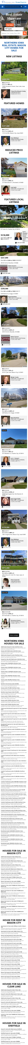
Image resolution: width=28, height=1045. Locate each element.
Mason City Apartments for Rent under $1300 (11, 956)
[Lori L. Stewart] (18, 236)
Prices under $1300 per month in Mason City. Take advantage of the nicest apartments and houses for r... (13, 957)
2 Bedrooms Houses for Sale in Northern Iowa (11, 647)
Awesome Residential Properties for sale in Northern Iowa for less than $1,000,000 (14, 742)
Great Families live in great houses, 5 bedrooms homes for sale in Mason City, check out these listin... (14, 870)
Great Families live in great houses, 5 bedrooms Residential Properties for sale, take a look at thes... (14, 727)
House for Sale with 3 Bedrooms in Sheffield (11, 1029)
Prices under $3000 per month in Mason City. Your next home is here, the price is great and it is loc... (13, 978)
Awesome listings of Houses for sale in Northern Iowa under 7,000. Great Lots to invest (12, 698)
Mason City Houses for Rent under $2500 (10, 972)
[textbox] (12, 6)
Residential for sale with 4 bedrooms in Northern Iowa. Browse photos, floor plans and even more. (13, 824)
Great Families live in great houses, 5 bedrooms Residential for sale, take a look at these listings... (14, 828)
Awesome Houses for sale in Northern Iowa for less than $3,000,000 (13, 665)
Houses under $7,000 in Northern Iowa (10, 696)
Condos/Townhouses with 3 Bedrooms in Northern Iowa (13, 756)
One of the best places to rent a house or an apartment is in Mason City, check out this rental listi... (13, 933)
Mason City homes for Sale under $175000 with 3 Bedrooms (12, 901)
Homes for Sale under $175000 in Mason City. (11, 877)
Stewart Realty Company (25, 236)
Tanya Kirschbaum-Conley (18, 91)
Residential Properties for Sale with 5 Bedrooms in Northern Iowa (13, 724)
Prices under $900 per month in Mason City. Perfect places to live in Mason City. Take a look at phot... (14, 945)
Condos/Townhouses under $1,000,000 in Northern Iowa (13, 777)
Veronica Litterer (16, 620)
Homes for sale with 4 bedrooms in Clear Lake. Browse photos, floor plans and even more (13, 1000)
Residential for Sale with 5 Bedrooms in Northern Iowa (14, 827)
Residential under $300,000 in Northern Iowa (11, 843)
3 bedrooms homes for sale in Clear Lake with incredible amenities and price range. (13, 995)
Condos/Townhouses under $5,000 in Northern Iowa (13, 806)
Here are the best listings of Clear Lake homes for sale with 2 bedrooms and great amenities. (14, 991)
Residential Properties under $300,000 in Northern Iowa (13, 745)
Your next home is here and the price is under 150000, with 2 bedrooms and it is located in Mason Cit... (14, 888)
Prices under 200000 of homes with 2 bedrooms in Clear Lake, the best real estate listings (13, 1017)
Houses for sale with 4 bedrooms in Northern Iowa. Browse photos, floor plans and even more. (14, 657)
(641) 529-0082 (6, 588)
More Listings (14, 635)
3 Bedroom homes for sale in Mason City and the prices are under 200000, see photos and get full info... (14, 914)
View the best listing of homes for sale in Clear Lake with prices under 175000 (13, 1008)
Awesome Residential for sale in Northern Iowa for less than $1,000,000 (13, 841)
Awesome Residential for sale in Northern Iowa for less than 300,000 (13, 845)
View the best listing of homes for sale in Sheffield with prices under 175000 (13, 1039)
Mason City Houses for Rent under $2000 (10, 968)
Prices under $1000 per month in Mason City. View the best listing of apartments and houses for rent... (14, 949)
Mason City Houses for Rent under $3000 (10, 976)
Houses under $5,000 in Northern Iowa (10, 700)
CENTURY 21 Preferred (17, 189)
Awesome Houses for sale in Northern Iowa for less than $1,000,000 (13, 673)
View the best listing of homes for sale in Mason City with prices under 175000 (13, 879)
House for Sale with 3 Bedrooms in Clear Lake (11, 994)
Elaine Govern (12, 266)
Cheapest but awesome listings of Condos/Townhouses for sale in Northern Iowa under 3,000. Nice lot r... (14, 812)
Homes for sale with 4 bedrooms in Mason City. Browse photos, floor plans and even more (13, 866)
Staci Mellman (15, 138)
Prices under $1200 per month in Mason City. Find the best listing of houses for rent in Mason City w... (14, 953)
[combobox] (12, 6)
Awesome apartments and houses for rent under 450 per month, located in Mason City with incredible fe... (13, 929)
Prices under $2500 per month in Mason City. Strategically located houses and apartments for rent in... (13, 974)
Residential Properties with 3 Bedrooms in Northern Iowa (13, 714)
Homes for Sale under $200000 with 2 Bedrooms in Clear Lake (12, 1015)
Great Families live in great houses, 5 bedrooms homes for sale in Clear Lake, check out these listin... (14, 1004)
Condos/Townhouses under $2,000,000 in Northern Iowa (13, 771)
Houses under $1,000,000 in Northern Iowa (11, 671)
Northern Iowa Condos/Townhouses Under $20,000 (13, 789)
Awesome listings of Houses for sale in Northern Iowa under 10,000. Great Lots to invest (12, 693)
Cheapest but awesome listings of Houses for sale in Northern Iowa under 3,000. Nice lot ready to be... (12, 706)
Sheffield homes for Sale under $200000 (10, 1041)
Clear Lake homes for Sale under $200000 (10, 1010)
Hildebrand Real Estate (17, 139)
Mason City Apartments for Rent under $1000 (11, 947)
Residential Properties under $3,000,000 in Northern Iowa (13, 730)
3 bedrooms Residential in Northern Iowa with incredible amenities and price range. (13, 820)
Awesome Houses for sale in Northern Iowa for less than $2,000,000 (13, 669)
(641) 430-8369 (6, 385)
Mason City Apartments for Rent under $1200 (11, 952)
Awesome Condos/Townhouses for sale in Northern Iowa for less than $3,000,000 (13, 768)
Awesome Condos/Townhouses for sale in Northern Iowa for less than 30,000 (13, 787)
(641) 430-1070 (6, 146)
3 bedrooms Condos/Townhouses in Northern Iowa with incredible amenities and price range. (13, 758)
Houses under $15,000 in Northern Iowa (10, 688)
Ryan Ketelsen (12, 296)
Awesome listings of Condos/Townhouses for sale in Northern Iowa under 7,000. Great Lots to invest (12, 804)
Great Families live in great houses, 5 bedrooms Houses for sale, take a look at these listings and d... (14, 661)
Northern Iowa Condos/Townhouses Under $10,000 (13, 798)
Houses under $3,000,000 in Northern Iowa (11, 663)
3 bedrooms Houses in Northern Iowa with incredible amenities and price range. (12, 652)
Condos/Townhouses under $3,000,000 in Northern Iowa (13, 766)
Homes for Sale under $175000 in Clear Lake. (11, 1006)
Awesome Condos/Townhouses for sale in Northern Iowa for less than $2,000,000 (13, 774)
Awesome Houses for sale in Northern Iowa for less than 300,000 (13, 677)
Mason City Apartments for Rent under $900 (11, 943)
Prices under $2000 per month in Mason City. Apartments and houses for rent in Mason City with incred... (13, 970)
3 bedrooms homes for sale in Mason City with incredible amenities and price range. (13, 862)
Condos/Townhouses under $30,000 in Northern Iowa (13, 785)
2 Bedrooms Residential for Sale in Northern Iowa (12, 814)
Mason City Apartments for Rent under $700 (11, 935)
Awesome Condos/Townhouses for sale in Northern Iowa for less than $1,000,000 (13, 779)
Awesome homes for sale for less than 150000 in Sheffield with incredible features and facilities (13, 1035)
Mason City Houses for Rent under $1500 (10, 960)
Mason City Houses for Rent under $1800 (10, 964)
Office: (24, 239)
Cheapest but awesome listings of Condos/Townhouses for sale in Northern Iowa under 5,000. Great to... (14, 808)
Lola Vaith (13, 187)
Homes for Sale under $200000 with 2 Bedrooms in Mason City (12, 907)
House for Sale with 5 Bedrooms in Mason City (12, 869)
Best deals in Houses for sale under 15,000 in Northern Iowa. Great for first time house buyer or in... (13, 689)
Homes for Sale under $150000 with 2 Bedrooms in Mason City (12, 886)
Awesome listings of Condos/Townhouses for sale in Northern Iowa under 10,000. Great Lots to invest (12, 800)
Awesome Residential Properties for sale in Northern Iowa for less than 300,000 (14, 748)
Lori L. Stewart (25, 232)
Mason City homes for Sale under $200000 (10, 881)
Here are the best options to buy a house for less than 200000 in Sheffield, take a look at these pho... (13, 1043)
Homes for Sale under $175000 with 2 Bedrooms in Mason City (12, 896)
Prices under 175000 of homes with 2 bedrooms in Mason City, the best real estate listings (13, 898)
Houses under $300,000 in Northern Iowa (10, 675)
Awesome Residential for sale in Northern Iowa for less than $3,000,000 (13, 832)
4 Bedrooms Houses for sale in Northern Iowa (11, 655)
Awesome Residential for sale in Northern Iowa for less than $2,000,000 (13, 836)
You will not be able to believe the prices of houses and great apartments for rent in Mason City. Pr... (13, 937)
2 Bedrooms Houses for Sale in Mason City (11, 856)
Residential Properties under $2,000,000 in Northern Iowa (13, 735)
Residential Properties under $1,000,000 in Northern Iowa (13, 740)
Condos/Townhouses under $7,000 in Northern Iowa (13, 802)
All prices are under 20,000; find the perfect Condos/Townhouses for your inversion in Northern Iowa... (14, 791)
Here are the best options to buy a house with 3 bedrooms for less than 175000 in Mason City (14, 904)
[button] (2, 74)
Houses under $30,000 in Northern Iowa (10, 679)
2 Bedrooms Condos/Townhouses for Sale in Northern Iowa (13, 751)
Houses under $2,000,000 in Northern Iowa (11, 667)
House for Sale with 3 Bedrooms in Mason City (12, 860)
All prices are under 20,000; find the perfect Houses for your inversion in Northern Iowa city (13, 685)
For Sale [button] (10, 25)
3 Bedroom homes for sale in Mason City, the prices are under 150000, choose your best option (13, 893)
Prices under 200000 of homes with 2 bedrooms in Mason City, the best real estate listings (13, 909)
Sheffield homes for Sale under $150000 (10, 1033)
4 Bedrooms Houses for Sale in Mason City (11, 865)
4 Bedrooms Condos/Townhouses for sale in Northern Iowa (13, 761)
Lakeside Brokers (16, 92)
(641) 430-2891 (6, 195)
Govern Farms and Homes (15, 267)
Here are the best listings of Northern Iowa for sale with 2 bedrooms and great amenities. (13, 648)
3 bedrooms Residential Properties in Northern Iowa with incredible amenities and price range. (13, 716)
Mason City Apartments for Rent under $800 (11, 939)
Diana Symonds (15, 580)
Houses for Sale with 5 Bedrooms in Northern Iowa (13, 659)
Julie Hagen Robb (16, 499)
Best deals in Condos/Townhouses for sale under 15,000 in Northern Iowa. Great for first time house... (14, 795)
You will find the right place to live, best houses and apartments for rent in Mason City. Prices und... (12, 941)
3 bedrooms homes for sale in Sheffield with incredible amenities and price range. (13, 1030)
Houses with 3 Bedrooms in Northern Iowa (11, 651)
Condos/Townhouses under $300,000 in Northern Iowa (13, 781)
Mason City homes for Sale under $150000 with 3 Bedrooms (12, 891)
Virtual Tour (6, 223)
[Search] (21, 6)
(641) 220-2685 (6, 273)
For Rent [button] (18, 25)
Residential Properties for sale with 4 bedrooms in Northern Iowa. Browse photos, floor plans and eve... (12, 721)
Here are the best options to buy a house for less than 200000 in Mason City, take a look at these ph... (13, 883)
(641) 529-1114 (6, 99)
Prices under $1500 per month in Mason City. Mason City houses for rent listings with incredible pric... (13, 961)
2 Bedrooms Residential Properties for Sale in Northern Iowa (14, 709)
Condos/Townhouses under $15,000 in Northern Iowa (13, 794)
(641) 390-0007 (6, 507)
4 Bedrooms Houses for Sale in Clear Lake (11, 998)
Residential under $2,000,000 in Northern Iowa (12, 835)
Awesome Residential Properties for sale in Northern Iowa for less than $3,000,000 (14, 732)
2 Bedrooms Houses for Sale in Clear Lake (11, 990)
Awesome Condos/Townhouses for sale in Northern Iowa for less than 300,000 (13, 783)
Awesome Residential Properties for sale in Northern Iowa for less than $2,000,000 (14, 737)
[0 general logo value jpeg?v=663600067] (14, 4)
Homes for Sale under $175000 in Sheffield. (11, 1037)
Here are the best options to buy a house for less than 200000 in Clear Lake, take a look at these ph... (13, 1012)
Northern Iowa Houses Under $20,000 (10, 683)
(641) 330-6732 (6, 628)
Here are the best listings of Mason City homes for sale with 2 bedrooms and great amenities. (14, 858)
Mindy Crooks (15, 377)
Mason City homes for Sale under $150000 (10, 873)
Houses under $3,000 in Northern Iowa (10, 704)
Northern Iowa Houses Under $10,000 (10, 692)
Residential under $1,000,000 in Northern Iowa (12, 839)
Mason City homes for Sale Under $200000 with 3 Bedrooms (12, 912)
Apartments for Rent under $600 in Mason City (12, 931)
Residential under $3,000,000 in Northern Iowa (12, 831)
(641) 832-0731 (6, 304)
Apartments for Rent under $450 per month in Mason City (13, 926)
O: (11, 94)
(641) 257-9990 (21, 242)
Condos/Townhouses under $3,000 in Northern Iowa (13, 810)
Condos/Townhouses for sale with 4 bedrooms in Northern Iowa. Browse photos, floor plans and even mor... (14, 763)
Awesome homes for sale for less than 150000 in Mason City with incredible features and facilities (13, 875)
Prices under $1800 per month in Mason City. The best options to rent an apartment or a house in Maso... (13, 966)
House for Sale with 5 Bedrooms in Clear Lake (11, 1002)
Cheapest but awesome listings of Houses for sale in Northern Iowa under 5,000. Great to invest (12, 702)
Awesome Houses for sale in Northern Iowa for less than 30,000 (13, 681)
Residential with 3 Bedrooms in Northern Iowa (12, 818)
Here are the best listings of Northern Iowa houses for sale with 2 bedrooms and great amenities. (14, 711)
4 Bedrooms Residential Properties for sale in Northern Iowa (14, 719)
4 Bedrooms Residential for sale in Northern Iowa (12, 822)
